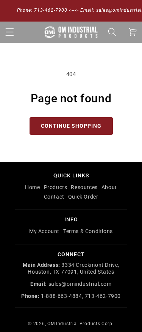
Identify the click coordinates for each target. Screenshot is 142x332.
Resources (84, 187)
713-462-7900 (103, 296)
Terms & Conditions (88, 231)
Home (32, 187)
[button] (9, 31)
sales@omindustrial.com (80, 284)
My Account (44, 231)
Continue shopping (71, 126)
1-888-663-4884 (61, 296)
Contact (54, 197)
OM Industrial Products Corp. (80, 323)
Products (55, 187)
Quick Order (83, 197)
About (109, 187)
